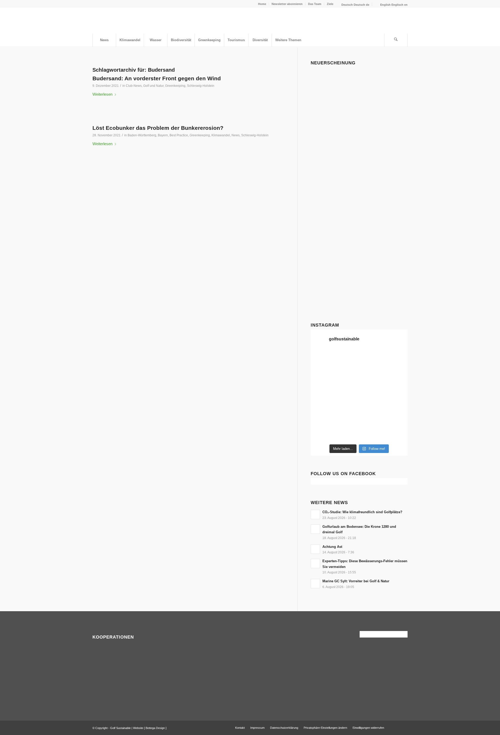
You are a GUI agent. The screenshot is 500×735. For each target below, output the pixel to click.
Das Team (314, 3)
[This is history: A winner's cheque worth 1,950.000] (322, 403)
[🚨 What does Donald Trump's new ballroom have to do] (396, 433)
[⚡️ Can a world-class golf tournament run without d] (346, 388)
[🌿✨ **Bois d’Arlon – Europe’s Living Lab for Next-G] (346, 433)
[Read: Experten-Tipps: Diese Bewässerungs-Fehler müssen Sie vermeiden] (315, 563)
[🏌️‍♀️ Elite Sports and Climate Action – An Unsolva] (346, 418)
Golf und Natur (153, 86)
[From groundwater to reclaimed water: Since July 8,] (371, 388)
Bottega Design (155, 728)
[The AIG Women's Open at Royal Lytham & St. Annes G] (346, 373)
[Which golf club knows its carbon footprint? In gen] (371, 418)
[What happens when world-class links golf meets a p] (371, 403)
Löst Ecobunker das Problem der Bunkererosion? (157, 128)
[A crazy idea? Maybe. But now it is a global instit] (322, 388)
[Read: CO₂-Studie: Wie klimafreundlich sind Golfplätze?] (315, 514)
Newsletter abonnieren (287, 3)
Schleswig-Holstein (200, 86)
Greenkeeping (175, 86)
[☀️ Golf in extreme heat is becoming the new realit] (396, 418)
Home (262, 3)
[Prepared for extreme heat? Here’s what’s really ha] (346, 403)
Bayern (163, 135)
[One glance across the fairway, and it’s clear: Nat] (322, 433)
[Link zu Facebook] (396, 727)
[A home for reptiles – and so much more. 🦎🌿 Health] (371, 373)
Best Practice (179, 135)
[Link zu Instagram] (404, 727)
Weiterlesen (102, 94)
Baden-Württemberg (142, 135)
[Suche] (396, 40)
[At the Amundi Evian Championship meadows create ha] (396, 388)
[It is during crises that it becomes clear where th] (322, 373)
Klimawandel (220, 135)
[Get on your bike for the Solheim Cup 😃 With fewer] (322, 418)
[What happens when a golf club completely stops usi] (371, 433)
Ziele (330, 3)
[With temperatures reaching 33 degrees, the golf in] (396, 373)
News (236, 135)
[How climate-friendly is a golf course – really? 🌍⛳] (322, 358)
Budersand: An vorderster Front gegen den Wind (156, 78)
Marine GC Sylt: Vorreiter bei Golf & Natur (355, 581)
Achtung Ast (332, 547)
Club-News (134, 86)
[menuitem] (262, 4)
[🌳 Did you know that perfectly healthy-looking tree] (371, 358)
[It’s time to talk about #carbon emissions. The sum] (346, 358)
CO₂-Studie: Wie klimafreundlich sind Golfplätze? (362, 512)
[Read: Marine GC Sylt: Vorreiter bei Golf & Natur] (315, 583)
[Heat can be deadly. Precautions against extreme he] (396, 358)
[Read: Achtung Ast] (315, 549)
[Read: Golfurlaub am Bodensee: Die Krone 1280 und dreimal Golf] (315, 529)
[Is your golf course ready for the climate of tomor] (396, 403)
